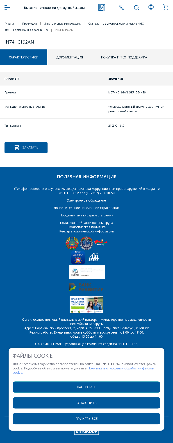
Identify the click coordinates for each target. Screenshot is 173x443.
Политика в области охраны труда (86, 222)
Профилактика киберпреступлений (86, 215)
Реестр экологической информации (86, 231)
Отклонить (87, 403)
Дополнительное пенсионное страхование (87, 208)
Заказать (31, 147)
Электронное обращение (86, 200)
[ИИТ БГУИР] (93, 263)
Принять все (86, 418)
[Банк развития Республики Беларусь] (86, 290)
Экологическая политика (86, 227)
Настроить (86, 387)
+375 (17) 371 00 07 (122, 7)
